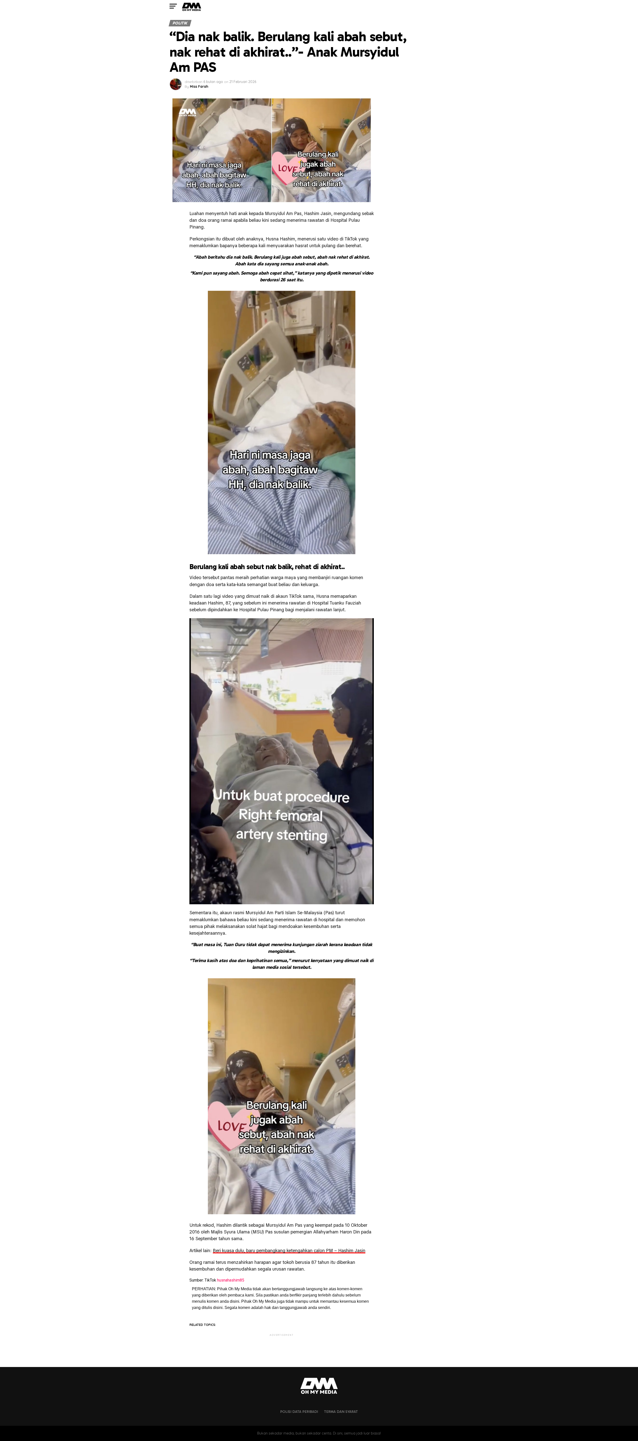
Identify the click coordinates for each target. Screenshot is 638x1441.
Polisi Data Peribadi (299, 1411)
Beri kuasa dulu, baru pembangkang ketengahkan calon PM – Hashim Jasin (289, 1250)
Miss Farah (199, 86)
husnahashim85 (230, 1280)
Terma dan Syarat (341, 1411)
